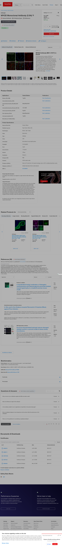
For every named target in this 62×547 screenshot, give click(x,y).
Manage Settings (5, 543)
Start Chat (55, 544)
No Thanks (49, 544)
